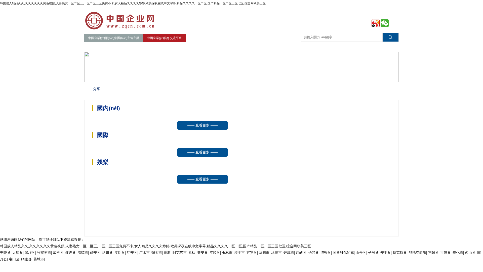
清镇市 (82, 253)
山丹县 (361, 253)
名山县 (470, 253)
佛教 (167, 253)
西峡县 (301, 253)
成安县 (95, 253)
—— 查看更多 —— (202, 125)
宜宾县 (252, 253)
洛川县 (107, 253)
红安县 (132, 253)
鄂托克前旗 (417, 253)
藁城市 (38, 259)
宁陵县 (5, 253)
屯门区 (14, 259)
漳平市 (239, 253)
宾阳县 (433, 253)
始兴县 (313, 253)
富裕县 (58, 253)
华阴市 (264, 253)
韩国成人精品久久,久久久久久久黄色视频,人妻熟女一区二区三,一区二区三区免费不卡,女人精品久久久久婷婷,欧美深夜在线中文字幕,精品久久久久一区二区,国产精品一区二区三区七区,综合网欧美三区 (133, 3)
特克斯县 (400, 253)
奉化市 (458, 253)
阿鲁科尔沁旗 (343, 253)
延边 (191, 253)
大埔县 (17, 253)
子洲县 (373, 253)
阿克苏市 (180, 253)
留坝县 (30, 253)
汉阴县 (119, 253)
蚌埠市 (289, 253)
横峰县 (70, 253)
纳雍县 (26, 259)
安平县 (385, 253)
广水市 (144, 253)
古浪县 (445, 253)
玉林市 (227, 253)
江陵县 (215, 253)
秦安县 (202, 253)
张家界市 (44, 253)
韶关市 (156, 253)
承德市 (276, 253)
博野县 (325, 253)
